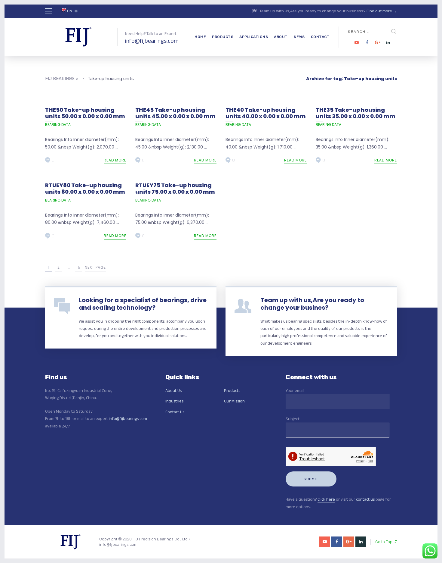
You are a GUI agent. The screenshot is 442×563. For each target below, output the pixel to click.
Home (200, 37)
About (281, 37)
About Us (173, 390)
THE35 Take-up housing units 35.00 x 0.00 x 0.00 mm (355, 113)
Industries (174, 401)
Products (222, 37)
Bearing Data (58, 124)
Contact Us (174, 411)
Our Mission (234, 401)
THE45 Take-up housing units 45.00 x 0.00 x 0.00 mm (175, 113)
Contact (320, 37)
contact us (365, 499)
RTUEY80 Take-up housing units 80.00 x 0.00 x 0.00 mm (85, 188)
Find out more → (382, 11)
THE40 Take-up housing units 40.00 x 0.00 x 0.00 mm (266, 113)
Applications (253, 37)
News (299, 37)
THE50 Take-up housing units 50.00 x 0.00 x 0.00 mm (85, 113)
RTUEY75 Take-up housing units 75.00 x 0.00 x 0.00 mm (175, 188)
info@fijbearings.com (152, 40)
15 (78, 267)
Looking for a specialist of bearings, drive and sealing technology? (143, 304)
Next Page (95, 267)
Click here (326, 499)
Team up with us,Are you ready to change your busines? (312, 304)
